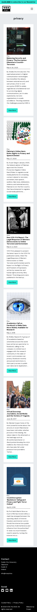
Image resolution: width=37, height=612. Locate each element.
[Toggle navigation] (32, 9)
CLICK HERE (6, 2)
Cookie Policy (6, 603)
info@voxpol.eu (6, 573)
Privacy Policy (18, 603)
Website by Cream (30, 608)
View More (12, 110)
